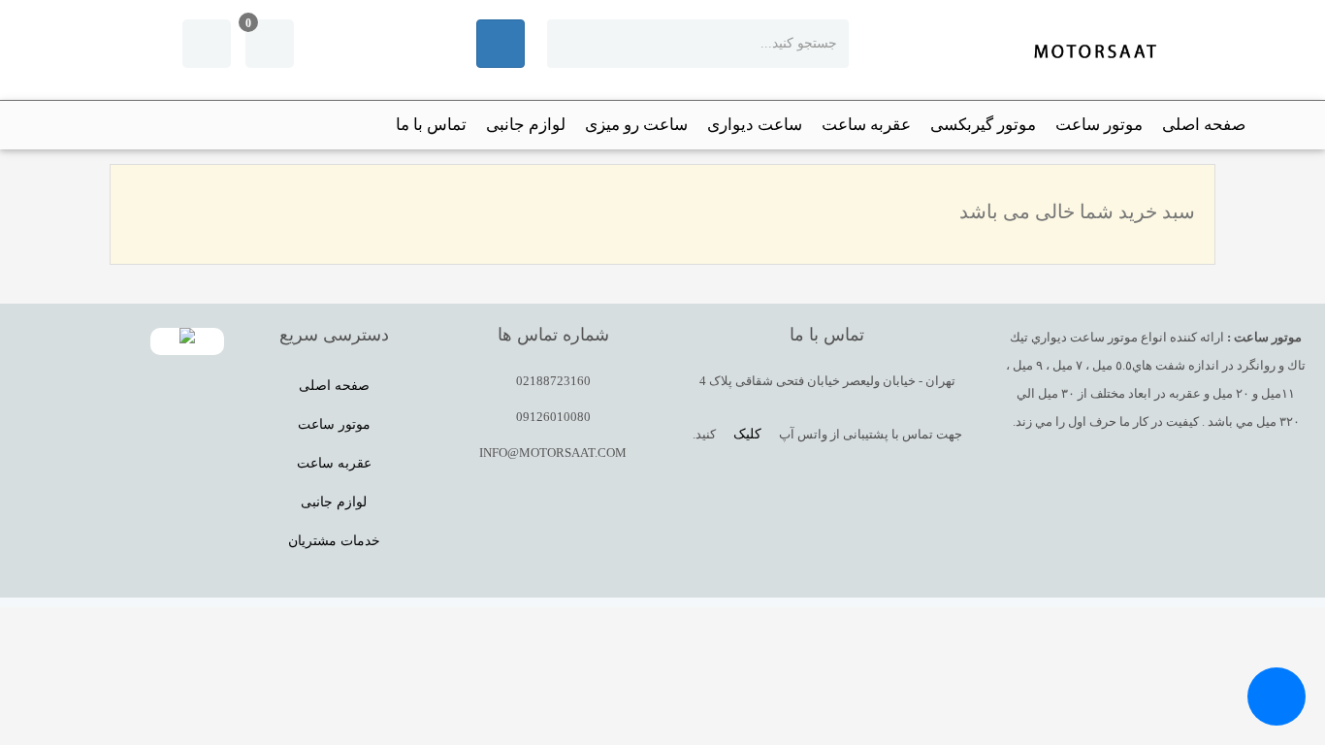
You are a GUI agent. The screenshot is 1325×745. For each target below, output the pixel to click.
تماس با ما (431, 124)
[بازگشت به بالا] (1291, 574)
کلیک (747, 434)
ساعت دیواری (754, 124)
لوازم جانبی (526, 124)
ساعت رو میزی (636, 124)
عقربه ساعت (866, 124)
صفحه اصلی (1203, 124)
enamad (187, 341)
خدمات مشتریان (334, 541)
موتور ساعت (1099, 124)
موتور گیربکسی (983, 124)
